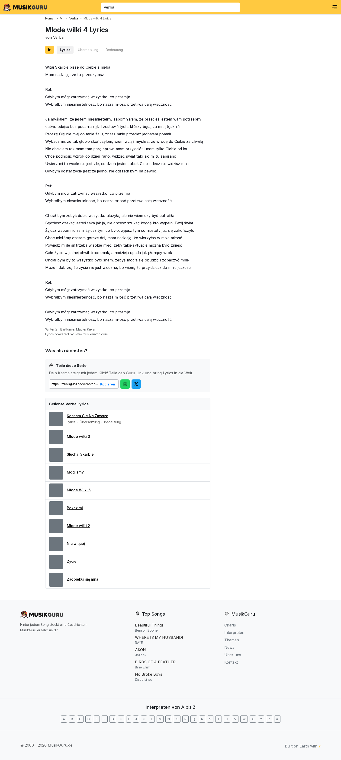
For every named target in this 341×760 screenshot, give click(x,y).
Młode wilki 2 (78, 525)
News (229, 647)
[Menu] (334, 7)
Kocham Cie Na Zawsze (87, 415)
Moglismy (75, 472)
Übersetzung (88, 50)
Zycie (72, 561)
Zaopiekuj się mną (82, 579)
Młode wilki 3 (78, 436)
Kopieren (107, 384)
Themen (231, 640)
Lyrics (65, 50)
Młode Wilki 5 (79, 490)
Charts (230, 625)
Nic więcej (76, 543)
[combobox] (170, 7)
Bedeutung (114, 50)
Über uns (232, 654)
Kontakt (231, 662)
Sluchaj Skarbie (80, 454)
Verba (58, 37)
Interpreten (234, 632)
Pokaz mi (75, 508)
